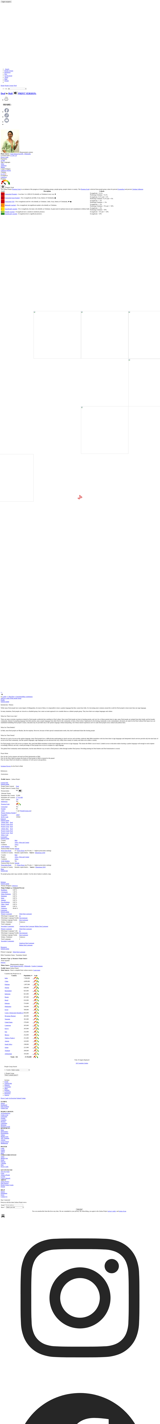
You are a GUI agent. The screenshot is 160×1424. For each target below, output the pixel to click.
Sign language (23, 918)
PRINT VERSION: (27, 93)
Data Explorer (5, 1106)
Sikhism (3, 906)
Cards (2, 1148)
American (3, 165)
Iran (6, 1032)
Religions (3, 1125)
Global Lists (4, 1108)
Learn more (36, 970)
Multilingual (4, 1143)
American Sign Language (26, 926)
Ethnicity (7, 1085)
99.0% (9, 170)
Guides (3, 1150)
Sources (3, 962)
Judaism (3, 900)
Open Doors (21, 850)
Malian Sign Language (41, 926)
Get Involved (8, 76)
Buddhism (4, 890)
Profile (6, 1082)
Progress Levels (5, 1126)
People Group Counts (7, 1185)
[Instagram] (80, 1376)
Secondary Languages (7, 926)
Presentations (4, 1133)
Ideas (2, 1153)
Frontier (3, 1118)
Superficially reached (11, 209)
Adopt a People (5, 1175)
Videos (3, 1135)
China (6, 981)
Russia (7, 997)
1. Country (7, 1070)
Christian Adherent (137, 189)
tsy (20, 916)
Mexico (7, 1035)
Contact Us (4, 1196)
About (6, 77)
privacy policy (112, 1211)
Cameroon (8, 1025)
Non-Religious (5, 902)
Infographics (4, 1131)
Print (2, 1165)
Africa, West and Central (22, 842)
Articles (3, 1140)
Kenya (7, 1028)
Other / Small (5, 904)
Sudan (6, 1047)
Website (17, 848)
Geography (4, 837)
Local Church (5, 1141)
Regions (3, 1121)
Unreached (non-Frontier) (12, 198)
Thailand (7, 1050)
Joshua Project (5, 1181)
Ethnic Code (4, 835)
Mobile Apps (4, 1136)
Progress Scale (16, 189)
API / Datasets (5, 1138)
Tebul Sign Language (25, 914)
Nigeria (7, 987)
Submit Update (21, 1098)
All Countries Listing (82, 1063)
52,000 (3, 160)
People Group (5, 833)
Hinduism (4, 896)
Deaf (11, 829)
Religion (3, 882)
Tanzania (7, 1019)
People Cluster (5, 831)
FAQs (2, 1195)
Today (2, 1156)
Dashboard (4, 1105)
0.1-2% (3, 174)
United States (8, 1022)
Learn (2, 1173)
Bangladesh (8, 991)
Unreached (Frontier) (11, 194)
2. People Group (9, 1073)
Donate (6, 81)
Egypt (6, 1009)
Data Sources (5, 1183)
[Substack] (3, 1217)
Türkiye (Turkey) (10, 1038)
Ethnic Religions (6, 894)
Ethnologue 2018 (40, 852)
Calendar (3, 1163)
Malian (3, 167)
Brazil (6, 1000)
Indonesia (7, 994)
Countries (3, 1120)
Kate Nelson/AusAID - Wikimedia (20, 154)
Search (6, 69)
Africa (16, 844)
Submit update (5, 838)
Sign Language (23, 920)
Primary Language (6, 914)
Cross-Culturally (5, 1178)
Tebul (2, 164)
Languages (4, 910)
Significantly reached (11, 214)
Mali (16, 840)
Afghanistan (8, 1054)
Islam (2, 898)
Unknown (4, 170)
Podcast (3, 1161)
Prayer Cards (4, 157)
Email (2, 1160)
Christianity (4, 892)
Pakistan (7, 984)
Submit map (4, 871)
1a (1, 194)
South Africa (8, 1044)
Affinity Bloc (5, 829)
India (6, 978)
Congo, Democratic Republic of (14, 1013)
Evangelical (121, 189)
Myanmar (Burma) (10, 1016)
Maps (2, 869)
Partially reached (10, 212)
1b (1, 198)
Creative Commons (37, 966)
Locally (3, 1176)
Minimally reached (10, 205)
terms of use (122, 1211)
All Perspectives (5, 1113)
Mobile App (4, 1158)
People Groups (8, 71)
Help (5, 79)
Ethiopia (7, 1003)
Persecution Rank (6, 850)
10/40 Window (5, 846)
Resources (7, 72)
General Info (8, 1083)
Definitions (4, 1193)
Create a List (4, 1115)
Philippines (8, 1006)
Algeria (7, 1041)
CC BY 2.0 (13, 155)
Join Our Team (5, 1171)
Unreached (4, 1116)
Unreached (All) (9, 201)
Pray (5, 74)
